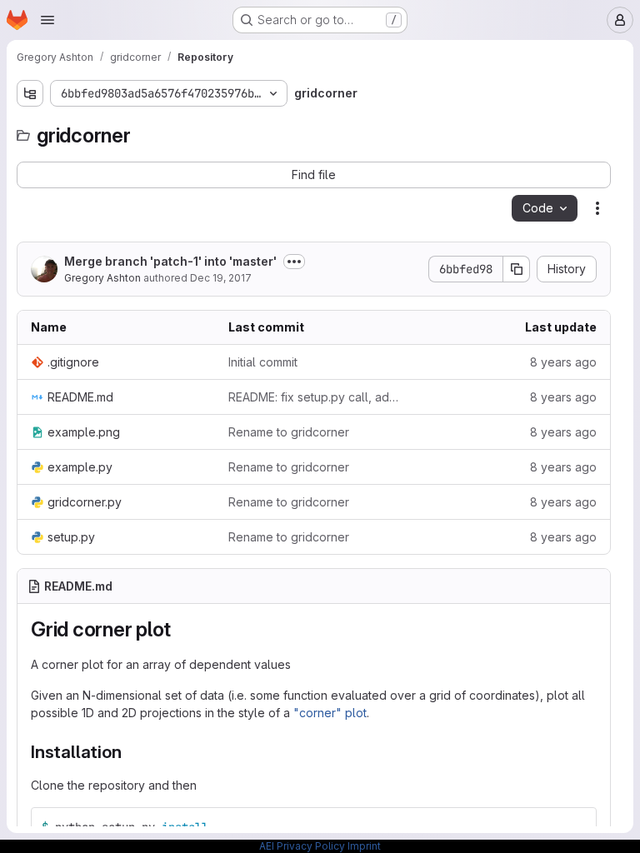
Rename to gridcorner (288, 432)
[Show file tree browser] (30, 93)
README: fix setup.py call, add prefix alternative (313, 397)
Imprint (364, 846)
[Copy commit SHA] (516, 269)
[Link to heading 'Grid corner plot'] (181, 629)
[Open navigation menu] (47, 20)
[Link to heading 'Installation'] (130, 751)
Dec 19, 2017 (221, 278)
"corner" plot (330, 713)
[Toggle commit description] (294, 261)
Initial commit (263, 362)
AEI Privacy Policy (302, 846)
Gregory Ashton (102, 278)
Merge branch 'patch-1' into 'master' (170, 261)
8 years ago (563, 362)
